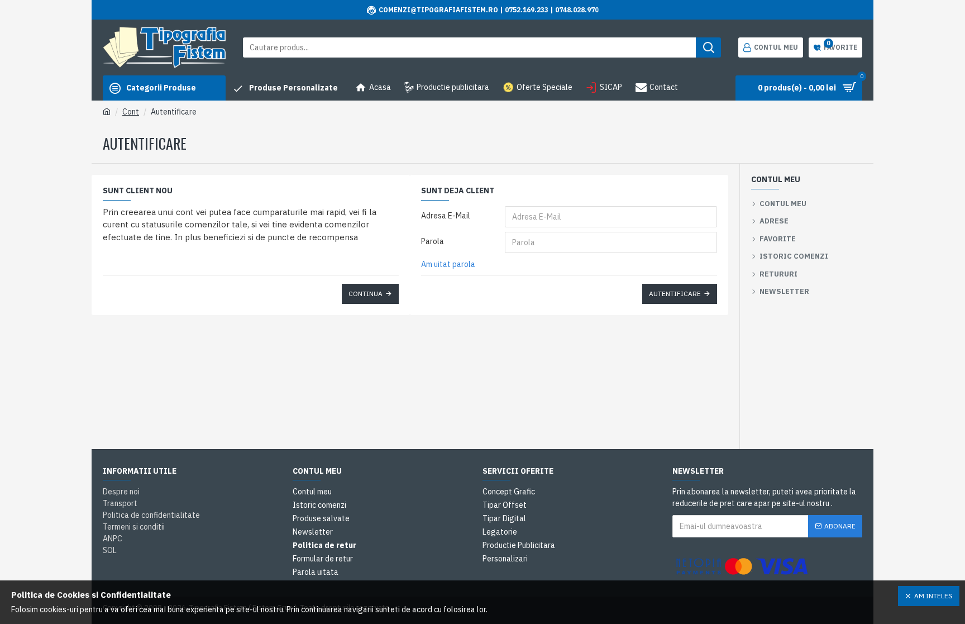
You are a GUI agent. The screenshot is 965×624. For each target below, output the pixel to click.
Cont (130, 112)
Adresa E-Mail (445, 216)
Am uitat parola (448, 264)
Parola (432, 241)
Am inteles (933, 596)
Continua (365, 293)
